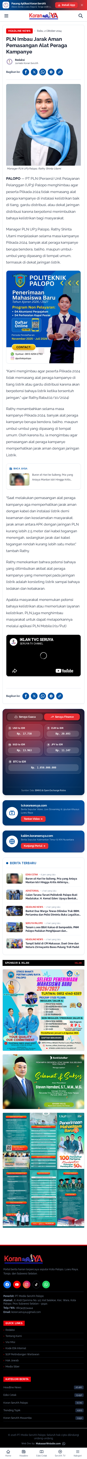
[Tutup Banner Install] (81, 5)
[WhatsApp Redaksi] (46, 1284)
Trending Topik (11, 1410)
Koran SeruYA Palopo (15, 1402)
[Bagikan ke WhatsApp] (42, 72)
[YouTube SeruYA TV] (17, 1284)
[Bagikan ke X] (34, 72)
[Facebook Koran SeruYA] (7, 1284)
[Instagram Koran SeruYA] (26, 1284)
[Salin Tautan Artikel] (59, 72)
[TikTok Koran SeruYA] (36, 1284)
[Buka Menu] (6, 16)
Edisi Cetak (9, 1395)
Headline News (19, 30)
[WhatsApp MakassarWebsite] (64, 1444)
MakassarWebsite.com (48, 1443)
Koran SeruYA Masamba (17, 1417)
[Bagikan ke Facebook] (25, 72)
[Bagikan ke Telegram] (51, 72)
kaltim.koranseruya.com (37, 835)
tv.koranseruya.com (34, 805)
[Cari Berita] (80, 16)
